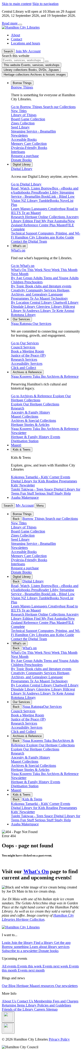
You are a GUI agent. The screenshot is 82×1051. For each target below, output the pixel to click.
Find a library (44, 943)
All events (9, 966)
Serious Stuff (44, 820)
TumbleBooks (49, 598)
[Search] (47, 61)
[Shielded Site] (8, 1017)
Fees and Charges (65, 1001)
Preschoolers (33, 665)
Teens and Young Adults (61, 661)
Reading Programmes (61, 808)
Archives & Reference (45, 376)
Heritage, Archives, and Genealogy (40, 675)
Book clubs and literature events (48, 669)
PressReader (40, 590)
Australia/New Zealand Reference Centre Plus (43, 620)
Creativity (18, 673)
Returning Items (14, 1005)
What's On (36, 871)
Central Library (41, 685)
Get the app (62, 943)
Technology (59, 681)
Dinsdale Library (23, 689)
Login (6, 943)
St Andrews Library (37, 693)
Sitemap (52, 1009)
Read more (10, 23)
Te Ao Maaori (40, 681)
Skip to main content (16, 4)
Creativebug (57, 606)
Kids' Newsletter (23, 812)
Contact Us (25, 1001)
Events (65, 804)
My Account (25, 505)
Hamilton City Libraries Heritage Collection (38, 917)
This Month (69, 652)
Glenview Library (49, 689)
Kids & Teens (32, 799)
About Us (9, 1001)
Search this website (15, 56)
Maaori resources (42, 986)
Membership (43, 1001)
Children (17, 665)
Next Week (52, 652)
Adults (38, 661)
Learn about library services (49, 947)
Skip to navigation (45, 4)
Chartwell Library (66, 685)
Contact (16, 39)
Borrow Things (22, 87)
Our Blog (9, 986)
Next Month (19, 657)
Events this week (30, 966)
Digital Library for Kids (28, 808)
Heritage (23, 986)
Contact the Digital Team (29, 639)
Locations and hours (25, 43)
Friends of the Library (18, 1009)
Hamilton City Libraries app (35, 635)
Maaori (16, 445)
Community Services (41, 673)
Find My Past (44, 618)
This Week (35, 652)
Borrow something (16, 947)
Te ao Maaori (31, 610)
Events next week (56, 966)
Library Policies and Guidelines (48, 1005)
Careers (40, 1009)
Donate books (48, 951)
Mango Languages (34, 606)
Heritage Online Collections (45, 614)
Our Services (31, 324)
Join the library (22, 943)
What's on (18, 250)
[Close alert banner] (20, 24)
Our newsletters (66, 986)
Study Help (62, 820)
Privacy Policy (59, 1039)
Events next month (31, 970)
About (15, 35)
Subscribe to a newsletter (20, 951)
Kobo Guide (65, 635)
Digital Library (21, 169)
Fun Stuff (27, 820)
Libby (54, 590)
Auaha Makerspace (25, 497)
